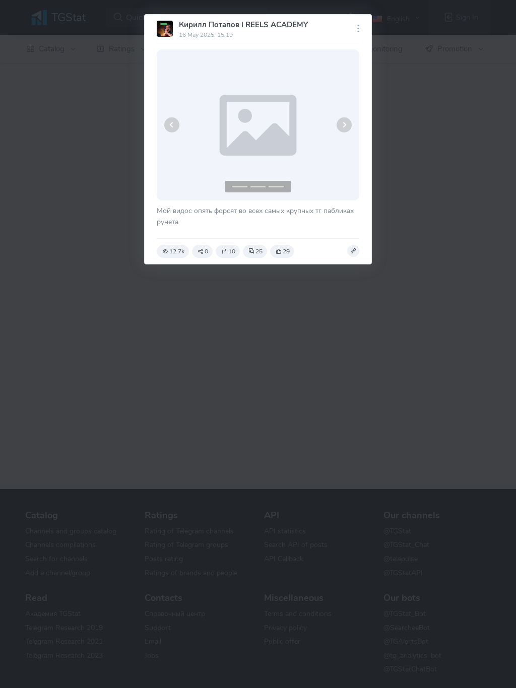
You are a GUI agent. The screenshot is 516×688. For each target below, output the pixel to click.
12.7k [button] (176, 251)
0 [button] (206, 251)
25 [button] (259, 251)
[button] (172, 124)
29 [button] (286, 251)
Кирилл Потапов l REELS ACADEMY (243, 25)
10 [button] (231, 251)
